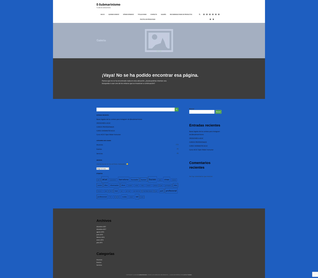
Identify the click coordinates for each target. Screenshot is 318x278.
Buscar (191, 109)
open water (128, 191)
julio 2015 (99, 242)
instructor (100, 191)
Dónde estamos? (128, 14)
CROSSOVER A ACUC (103, 123)
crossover (174, 179)
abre (99, 179)
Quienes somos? (113, 14)
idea (175, 185)
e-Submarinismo (108, 4)
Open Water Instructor (148, 191)
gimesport (156, 185)
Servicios (99, 154)
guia (161, 185)
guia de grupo (168, 185)
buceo (152, 179)
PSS (110, 197)
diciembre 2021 (101, 227)
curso (100, 185)
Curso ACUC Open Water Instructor (108, 135)
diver (123, 185)
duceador (130, 185)
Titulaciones (142, 14)
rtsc (118, 197)
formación (148, 185)
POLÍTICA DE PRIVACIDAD (147, 19)
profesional (171, 190)
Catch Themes (187, 275)
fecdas (142, 185)
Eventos (99, 149)
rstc (114, 197)
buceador (134, 180)
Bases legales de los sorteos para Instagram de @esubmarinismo (119, 119)
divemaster (114, 185)
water (142, 197)
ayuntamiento (113, 179)
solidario (131, 197)
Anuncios (99, 145)
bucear (143, 180)
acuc (104, 179)
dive (106, 185)
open (122, 191)
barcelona (123, 179)
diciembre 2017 (101, 229)
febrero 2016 (100, 237)
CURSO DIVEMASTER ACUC (105, 131)
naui (116, 191)
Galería (163, 14)
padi (161, 191)
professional (102, 197)
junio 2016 (99, 235)
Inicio (103, 14)
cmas (166, 179)
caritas (160, 179)
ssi (137, 196)
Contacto (153, 14)
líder (111, 191)
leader (106, 191)
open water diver (136, 191)
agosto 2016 (100, 232)
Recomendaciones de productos (181, 14)
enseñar (136, 185)
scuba (124, 197)
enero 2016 (100, 240)
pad (156, 191)
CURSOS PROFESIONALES (105, 127)
